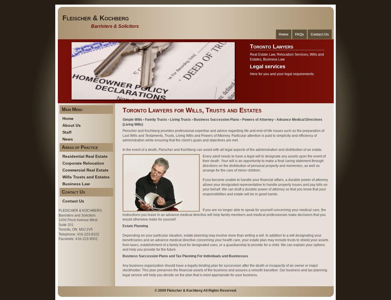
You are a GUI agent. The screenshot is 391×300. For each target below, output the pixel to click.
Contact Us (320, 34)
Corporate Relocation (83, 163)
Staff (67, 132)
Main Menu (72, 109)
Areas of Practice (80, 147)
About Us (71, 125)
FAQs (299, 34)
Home (284, 34)
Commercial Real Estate (85, 170)
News (67, 139)
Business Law (76, 184)
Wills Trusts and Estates (86, 177)
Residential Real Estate (85, 156)
